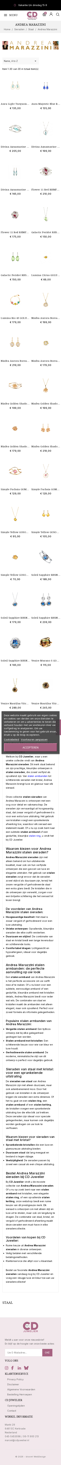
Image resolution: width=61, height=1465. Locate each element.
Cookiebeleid (11, 739)
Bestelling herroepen (19, 1394)
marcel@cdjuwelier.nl (17, 1440)
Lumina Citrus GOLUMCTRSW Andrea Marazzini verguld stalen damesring (45, 275)
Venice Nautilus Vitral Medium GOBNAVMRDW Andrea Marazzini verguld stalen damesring (45, 703)
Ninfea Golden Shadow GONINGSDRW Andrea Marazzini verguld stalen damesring (15, 446)
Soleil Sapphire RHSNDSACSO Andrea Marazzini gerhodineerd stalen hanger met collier (15, 617)
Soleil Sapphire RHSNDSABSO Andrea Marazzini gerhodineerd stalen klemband (45, 574)
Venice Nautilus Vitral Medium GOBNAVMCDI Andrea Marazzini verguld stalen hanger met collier (15, 703)
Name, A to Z (20, 61)
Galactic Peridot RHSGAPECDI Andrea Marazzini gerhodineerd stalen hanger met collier (45, 232)
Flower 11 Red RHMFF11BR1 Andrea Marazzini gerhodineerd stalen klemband (45, 189)
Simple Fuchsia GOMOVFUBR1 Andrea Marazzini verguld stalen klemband (15, 489)
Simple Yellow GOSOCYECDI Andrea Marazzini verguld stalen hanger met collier (15, 532)
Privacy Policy (15, 1379)
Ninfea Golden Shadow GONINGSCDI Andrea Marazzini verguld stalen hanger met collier (45, 403)
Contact (11, 1410)
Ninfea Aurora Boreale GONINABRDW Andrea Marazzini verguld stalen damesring (45, 360)
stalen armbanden (38, 776)
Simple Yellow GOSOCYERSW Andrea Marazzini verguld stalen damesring (15, 574)
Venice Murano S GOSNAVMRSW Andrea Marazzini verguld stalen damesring (45, 660)
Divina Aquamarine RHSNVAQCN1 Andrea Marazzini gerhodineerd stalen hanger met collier (45, 146)
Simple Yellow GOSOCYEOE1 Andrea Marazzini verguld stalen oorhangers (45, 532)
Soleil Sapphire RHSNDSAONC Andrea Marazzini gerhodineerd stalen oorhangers (45, 617)
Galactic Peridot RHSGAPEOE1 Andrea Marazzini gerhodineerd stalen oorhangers (15, 275)
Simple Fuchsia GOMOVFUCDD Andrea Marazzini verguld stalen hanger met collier (45, 489)
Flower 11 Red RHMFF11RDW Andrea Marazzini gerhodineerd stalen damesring (15, 232)
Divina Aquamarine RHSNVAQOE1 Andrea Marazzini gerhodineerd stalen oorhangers (15, 189)
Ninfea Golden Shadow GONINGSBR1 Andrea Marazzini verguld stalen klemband (15, 403)
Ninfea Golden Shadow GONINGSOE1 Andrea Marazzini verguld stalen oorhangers (45, 446)
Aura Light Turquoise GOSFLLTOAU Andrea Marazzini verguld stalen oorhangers (15, 103)
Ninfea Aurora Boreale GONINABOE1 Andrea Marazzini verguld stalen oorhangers (15, 360)
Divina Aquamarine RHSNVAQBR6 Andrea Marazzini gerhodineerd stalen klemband (15, 146)
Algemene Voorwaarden (21, 1389)
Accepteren (31, 747)
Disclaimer (13, 1384)
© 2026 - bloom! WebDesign (30, 1456)
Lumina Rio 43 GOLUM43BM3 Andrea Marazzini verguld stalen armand (15, 318)
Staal (7, 1302)
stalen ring (35, 835)
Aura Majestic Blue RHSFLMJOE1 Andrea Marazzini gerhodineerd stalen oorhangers (45, 103)
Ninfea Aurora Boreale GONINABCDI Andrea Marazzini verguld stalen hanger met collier (45, 318)
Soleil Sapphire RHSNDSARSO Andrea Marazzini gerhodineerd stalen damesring (15, 660)
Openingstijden (16, 1405)
